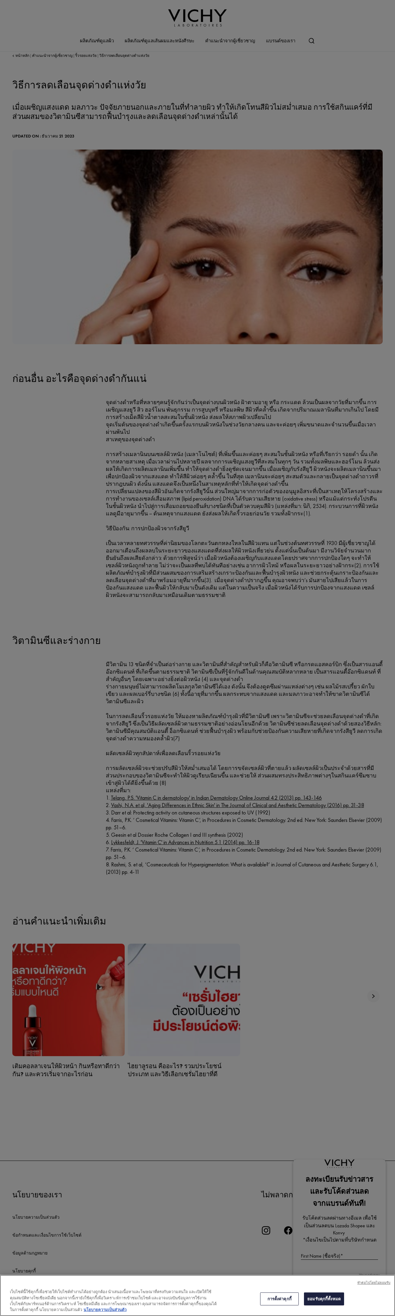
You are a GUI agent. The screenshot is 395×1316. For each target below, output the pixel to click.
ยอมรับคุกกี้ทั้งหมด (324, 1299)
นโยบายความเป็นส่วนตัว (105, 1309)
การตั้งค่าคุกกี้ (280, 1299)
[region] (197, 1295)
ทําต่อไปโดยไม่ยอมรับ (373, 1282)
